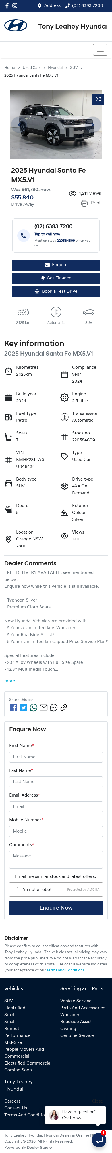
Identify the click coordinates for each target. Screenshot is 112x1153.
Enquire (60, 265)
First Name (21, 746)
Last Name (21, 770)
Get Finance (59, 278)
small (10, 1015)
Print (96, 203)
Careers (12, 1101)
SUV (74, 68)
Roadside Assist (76, 1022)
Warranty (69, 1015)
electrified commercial (27, 1063)
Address (52, 5)
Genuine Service (77, 1035)
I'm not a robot (37, 889)
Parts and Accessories (82, 1008)
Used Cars (31, 68)
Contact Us (15, 1108)
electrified (14, 1008)
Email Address (24, 795)
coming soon (18, 1070)
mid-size (13, 1042)
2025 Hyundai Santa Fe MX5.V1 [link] (31, 75)
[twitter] (23, 707)
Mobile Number (26, 820)
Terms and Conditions (26, 1115)
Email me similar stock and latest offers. (55, 876)
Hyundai (55, 68)
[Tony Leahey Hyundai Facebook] (8, 5)
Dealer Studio (39, 1148)
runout (11, 1029)
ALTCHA (93, 889)
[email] (43, 707)
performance (17, 1035)
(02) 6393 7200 (87, 5)
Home (9, 68)
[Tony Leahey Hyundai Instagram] (16, 5)
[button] (100, 50)
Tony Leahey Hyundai (73, 26)
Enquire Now (56, 908)
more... (11, 681)
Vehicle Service (76, 1001)
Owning (68, 1029)
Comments (21, 845)
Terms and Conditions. (66, 970)
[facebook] (13, 707)
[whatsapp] (33, 707)
